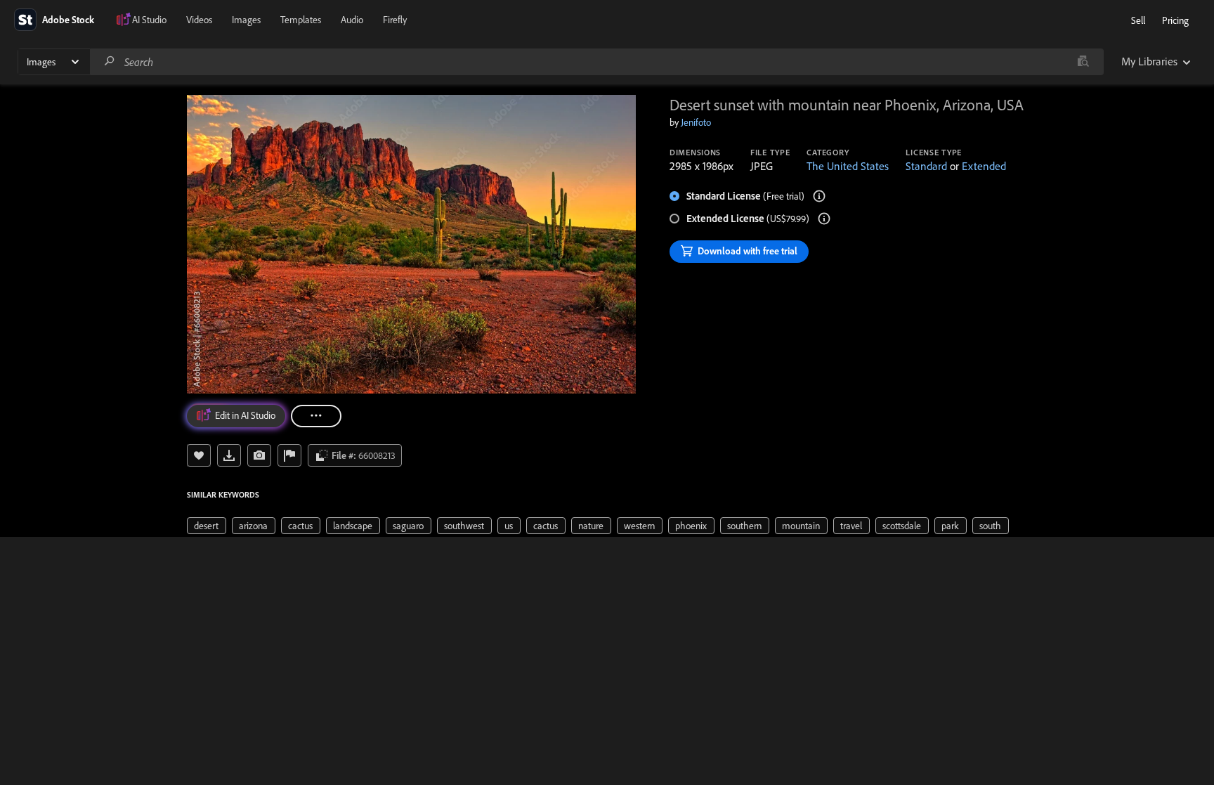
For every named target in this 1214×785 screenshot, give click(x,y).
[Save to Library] (199, 455)
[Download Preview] (229, 455)
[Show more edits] (316, 416)
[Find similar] (1083, 62)
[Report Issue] (289, 455)
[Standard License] (819, 196)
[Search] (109, 61)
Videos (199, 19)
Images (246, 19)
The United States (848, 166)
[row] (206, 525)
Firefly (395, 19)
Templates (300, 19)
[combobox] (596, 61)
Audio (352, 19)
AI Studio (149, 19)
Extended (984, 166)
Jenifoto (696, 122)
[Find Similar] (259, 455)
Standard (926, 166)
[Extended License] (824, 218)
